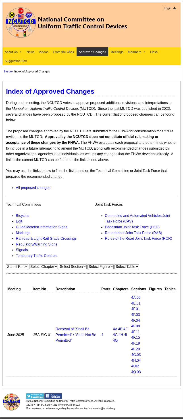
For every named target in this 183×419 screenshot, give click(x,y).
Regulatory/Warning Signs (36, 244)
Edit (19, 221)
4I (125, 335)
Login (168, 8)
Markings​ (23, 233)
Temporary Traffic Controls (36, 256)
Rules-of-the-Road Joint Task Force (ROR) (138, 238)
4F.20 (135, 349)
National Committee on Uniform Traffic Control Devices (63, 401)
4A (115, 329)
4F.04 (135, 320)
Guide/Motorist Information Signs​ (41, 227)
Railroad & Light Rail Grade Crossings (46, 238)
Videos (43, 52)
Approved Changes (92, 52)
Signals (22, 250)
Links (154, 52)
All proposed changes (33, 188)
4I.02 (135, 366)
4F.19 (135, 343)
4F (125, 329)
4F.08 (135, 326)
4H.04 (136, 360)
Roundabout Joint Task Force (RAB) (133, 233)
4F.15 (135, 337)
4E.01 (136, 303)
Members (134, 52)
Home (8, 71)
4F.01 (135, 309)
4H (121, 335)
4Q (115, 340)
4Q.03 (136, 372)
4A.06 (136, 297)
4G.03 (136, 355)
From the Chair (63, 52)
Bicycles (22, 216)
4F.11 (135, 332)
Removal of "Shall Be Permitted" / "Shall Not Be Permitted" (76, 334)
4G (115, 335)
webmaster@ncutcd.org (102, 408)
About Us (11, 52)
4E (120, 329)
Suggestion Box (16, 61)
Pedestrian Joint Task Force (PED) (132, 227)
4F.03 (135, 315)
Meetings (116, 52)
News (30, 52)
